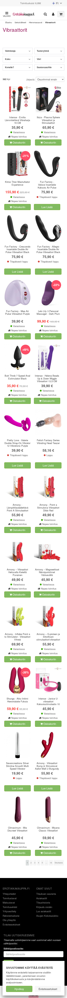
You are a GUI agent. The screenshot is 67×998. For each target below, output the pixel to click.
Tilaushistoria (43, 902)
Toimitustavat (10, 898)
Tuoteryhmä (43, 50)
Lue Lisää (47, 207)
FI (55, 3)
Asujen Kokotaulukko (47, 915)
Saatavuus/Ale (44, 67)
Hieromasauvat (35, 22)
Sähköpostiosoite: (14, 948)
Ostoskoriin (18, 142)
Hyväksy (19, 989)
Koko (7, 59)
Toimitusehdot (10, 907)
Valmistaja (10, 50)
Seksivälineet (20, 22)
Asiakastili (41, 898)
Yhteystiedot (9, 893)
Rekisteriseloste (11, 915)
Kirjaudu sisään (44, 907)
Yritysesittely (9, 911)
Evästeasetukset (48, 989)
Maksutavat (9, 902)
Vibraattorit (50, 22)
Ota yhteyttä (9, 920)
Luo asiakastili (43, 911)
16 (51, 862)
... (46, 862)
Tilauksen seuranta (46, 893)
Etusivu (8, 22)
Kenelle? (9, 67)
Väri (39, 59)
